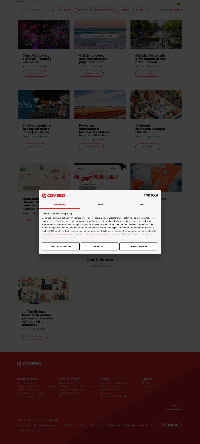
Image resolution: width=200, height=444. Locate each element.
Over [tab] (141, 204)
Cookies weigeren (138, 246)
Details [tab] (100, 204)
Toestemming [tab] (59, 204)
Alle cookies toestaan (61, 246)
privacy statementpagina (59, 234)
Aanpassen (98, 246)
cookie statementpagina (96, 234)
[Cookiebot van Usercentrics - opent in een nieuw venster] (146, 196)
